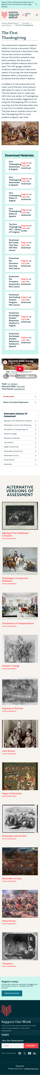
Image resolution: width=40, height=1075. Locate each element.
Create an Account (12, 993)
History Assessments (10, 23)
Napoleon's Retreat (12, 438)
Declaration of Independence (16, 429)
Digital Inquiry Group (11, 15)
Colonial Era (6, 25)
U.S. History (13, 384)
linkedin (34, 1053)
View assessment (9, 538)
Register (25, 163)
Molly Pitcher (9, 460)
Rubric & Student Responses (15, 402)
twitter (24, 1053)
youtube (29, 1053)
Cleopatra (8, 464)
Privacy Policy (20, 1066)
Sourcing (25, 23)
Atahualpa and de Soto (13, 451)
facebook (19, 1053)
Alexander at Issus (11, 455)
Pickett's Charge (10, 434)
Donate (5, 1034)
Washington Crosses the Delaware (17, 425)
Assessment (8, 396)
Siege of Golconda (11, 447)
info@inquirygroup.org (31, 1068)
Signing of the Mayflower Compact (18, 421)
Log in (24, 166)
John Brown (9, 442)
